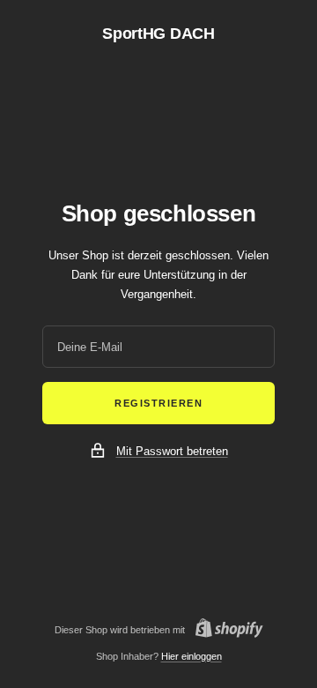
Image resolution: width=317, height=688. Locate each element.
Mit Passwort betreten (172, 451)
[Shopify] (224, 630)
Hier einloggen (191, 656)
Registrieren (158, 403)
